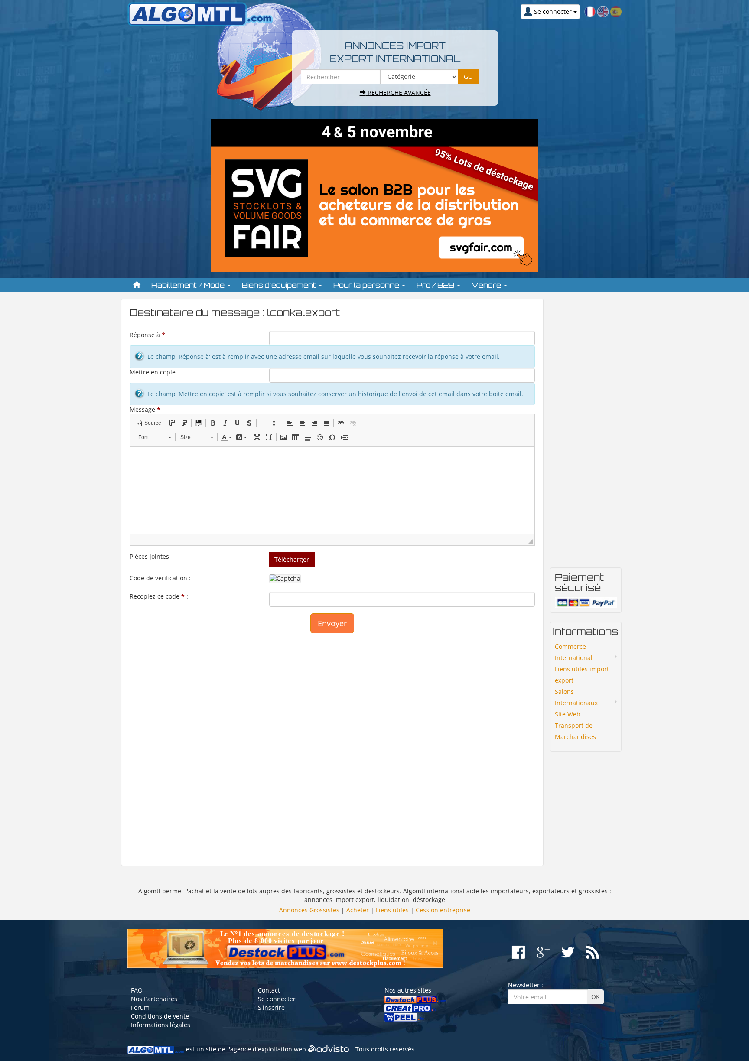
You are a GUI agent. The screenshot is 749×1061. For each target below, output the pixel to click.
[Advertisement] (332, 745)
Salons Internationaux (576, 697)
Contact (269, 990)
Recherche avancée (398, 92)
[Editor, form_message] (332, 490)
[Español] (616, 11)
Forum (140, 1007)
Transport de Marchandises (575, 731)
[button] (149, 423)
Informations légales (160, 1025)
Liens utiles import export (582, 674)
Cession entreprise (443, 910)
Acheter (357, 910)
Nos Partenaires (154, 999)
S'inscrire (271, 1007)
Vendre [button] (487, 285)
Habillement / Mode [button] (188, 285)
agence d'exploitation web (268, 1049)
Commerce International (574, 652)
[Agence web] (329, 1049)
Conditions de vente (160, 1016)
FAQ (137, 990)
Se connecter (277, 999)
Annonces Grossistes (309, 910)
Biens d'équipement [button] (280, 285)
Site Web (567, 714)
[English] (603, 11)
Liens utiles (392, 910)
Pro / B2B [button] (436, 285)
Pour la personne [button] (367, 285)
